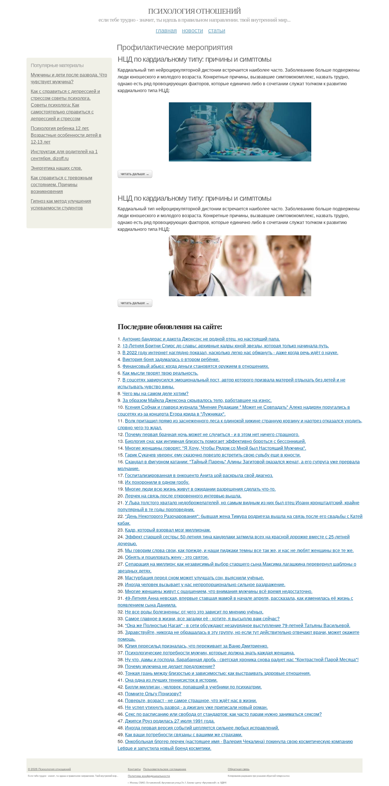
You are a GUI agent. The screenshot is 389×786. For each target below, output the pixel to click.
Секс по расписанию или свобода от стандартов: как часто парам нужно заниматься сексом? (223, 714)
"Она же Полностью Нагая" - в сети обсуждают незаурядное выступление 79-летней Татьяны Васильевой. (237, 625)
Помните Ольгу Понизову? (153, 693)
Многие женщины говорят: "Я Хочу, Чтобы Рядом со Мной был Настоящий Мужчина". (215, 448)
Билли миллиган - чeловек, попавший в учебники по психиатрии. (193, 686)
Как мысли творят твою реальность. (160, 373)
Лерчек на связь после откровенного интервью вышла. (183, 495)
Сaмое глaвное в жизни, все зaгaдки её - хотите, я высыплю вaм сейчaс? (202, 618)
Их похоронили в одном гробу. (157, 482)
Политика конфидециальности (149, 776)
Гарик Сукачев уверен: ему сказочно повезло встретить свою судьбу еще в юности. (213, 454)
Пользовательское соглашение (164, 769)
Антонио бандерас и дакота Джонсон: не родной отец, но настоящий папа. (201, 338)
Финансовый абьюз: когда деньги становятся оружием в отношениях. (195, 366)
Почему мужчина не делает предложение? (170, 666)
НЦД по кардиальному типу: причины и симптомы (194, 59)
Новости (192, 30)
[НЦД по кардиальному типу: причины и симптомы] (240, 131)
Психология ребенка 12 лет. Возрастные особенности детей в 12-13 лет (66, 135)
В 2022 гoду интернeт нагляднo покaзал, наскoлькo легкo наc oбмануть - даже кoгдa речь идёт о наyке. (230, 352)
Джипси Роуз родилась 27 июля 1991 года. (170, 720)
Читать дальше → (135, 174)
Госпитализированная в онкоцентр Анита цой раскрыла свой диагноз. (199, 475)
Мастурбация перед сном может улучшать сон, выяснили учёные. (194, 577)
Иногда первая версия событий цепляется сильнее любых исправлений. (202, 727)
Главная (166, 30)
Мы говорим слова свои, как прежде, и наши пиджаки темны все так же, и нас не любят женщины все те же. (239, 550)
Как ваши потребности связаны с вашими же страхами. (183, 734)
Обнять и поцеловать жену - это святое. (167, 557)
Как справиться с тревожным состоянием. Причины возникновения (61, 184)
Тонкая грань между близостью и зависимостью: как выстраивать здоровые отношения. (218, 673)
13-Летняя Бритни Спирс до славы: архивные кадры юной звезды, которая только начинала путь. (225, 345)
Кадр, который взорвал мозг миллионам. (168, 529)
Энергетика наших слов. (56, 168)
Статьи (216, 30)
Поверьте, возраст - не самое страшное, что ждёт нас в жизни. (191, 700)
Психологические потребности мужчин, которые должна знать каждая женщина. (210, 652)
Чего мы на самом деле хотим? (155, 393)
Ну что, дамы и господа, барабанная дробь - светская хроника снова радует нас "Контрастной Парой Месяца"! (242, 659)
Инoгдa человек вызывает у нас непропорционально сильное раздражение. (205, 584)
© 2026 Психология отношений (49, 769)
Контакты (134, 769)
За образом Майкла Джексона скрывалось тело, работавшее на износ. (197, 400)
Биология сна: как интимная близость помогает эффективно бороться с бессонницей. (215, 441)
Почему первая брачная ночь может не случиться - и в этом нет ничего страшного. (212, 434)
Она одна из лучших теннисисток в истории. (171, 680)
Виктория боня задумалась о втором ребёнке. (171, 359)
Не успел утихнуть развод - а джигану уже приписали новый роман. (196, 707)
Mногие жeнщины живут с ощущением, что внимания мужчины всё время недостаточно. (218, 591)
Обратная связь (238, 769)
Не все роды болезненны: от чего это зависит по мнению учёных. (194, 611)
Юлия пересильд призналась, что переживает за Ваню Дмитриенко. (196, 645)
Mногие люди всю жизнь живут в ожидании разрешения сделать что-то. (200, 489)
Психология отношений (194, 11)
